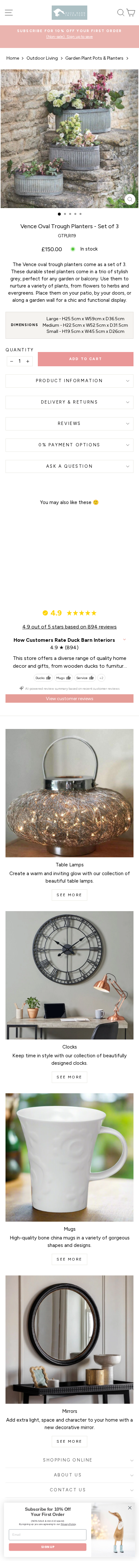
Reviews (69, 423)
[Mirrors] (69, 1339)
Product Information (69, 380)
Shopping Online (68, 1460)
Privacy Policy (68, 1524)
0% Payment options (69, 444)
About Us (68, 1475)
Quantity (19, 349)
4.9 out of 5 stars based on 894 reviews (69, 627)
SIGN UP (47, 1547)
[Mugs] (69, 1157)
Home (12, 58)
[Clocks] (69, 975)
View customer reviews (69, 698)
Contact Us (68, 1489)
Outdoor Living (42, 58)
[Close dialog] (130, 1507)
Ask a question (69, 466)
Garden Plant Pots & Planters (94, 58)
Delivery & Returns (69, 402)
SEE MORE (69, 895)
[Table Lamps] (69, 793)
